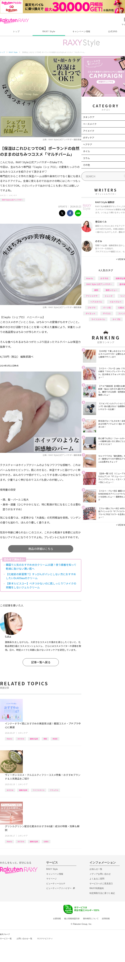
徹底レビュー (111, 290)
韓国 (45, 738)
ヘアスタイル (96, 301)
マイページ (51, 878)
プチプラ (91, 307)
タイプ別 (116, 319)
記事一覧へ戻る (40, 662)
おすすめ (21, 738)
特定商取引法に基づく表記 (102, 893)
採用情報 (106, 918)
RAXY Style (48, 31)
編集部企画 (34, 738)
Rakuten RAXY (14, 20)
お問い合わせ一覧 (24, 938)
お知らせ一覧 (96, 869)
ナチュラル (54, 790)
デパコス (107, 313)
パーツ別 (107, 307)
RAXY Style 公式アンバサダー (12, 200)
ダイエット (90, 313)
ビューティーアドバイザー (59, 888)
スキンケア (13, 195)
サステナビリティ (45, 938)
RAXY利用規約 (97, 888)
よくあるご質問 (97, 878)
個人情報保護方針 (72, 918)
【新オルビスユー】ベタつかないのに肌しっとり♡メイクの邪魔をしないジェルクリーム (41, 585)
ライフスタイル (38, 790)
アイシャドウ (91, 295)
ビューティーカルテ (55, 883)
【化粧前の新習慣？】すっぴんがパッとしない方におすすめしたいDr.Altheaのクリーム (41, 576)
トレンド (109, 295)
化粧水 (46, 841)
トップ (16, 31)
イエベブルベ (115, 301)
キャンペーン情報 (81, 31)
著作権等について (91, 918)
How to (9, 738)
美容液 (55, 738)
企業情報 (57, 918)
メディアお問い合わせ (100, 874)
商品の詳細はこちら (40, 549)
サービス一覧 (6, 938)
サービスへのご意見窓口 (101, 883)
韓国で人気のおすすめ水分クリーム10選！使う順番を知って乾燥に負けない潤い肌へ (41, 567)
